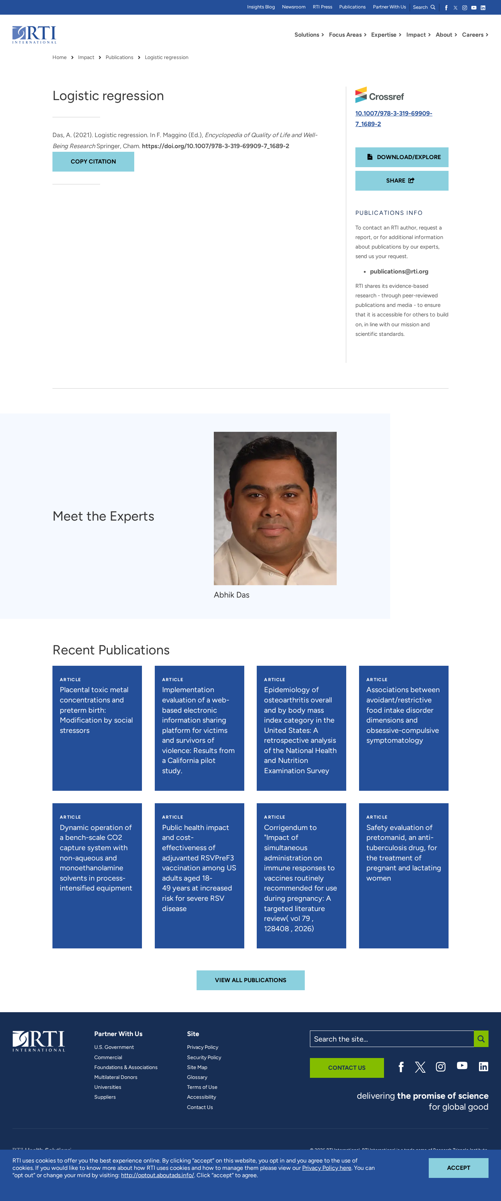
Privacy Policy (202, 1047)
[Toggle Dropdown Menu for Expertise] (400, 35)
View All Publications (250, 980)
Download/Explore (408, 157)
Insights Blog (261, 7)
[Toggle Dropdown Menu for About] (455, 35)
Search (421, 7)
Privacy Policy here (326, 1167)
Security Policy (204, 1057)
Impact (86, 57)
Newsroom (294, 7)
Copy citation (93, 161)
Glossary (197, 1077)
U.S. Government (114, 1047)
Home (59, 57)
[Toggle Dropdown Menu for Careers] (487, 35)
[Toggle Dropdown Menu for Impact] (429, 35)
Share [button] (395, 180)
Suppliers (105, 1097)
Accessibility (201, 1097)
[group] (279, 516)
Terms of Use (202, 1087)
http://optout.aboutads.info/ (157, 1175)
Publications (352, 7)
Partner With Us (389, 7)
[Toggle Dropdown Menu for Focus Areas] (365, 35)
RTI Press (322, 7)
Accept (468, 1167)
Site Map (197, 1067)
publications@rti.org (399, 271)
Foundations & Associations (126, 1067)
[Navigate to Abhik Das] (275, 508)
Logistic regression (167, 57)
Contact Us (200, 1107)
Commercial (108, 1057)
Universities (107, 1087)
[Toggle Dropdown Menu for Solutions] (322, 35)
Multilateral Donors (116, 1077)
